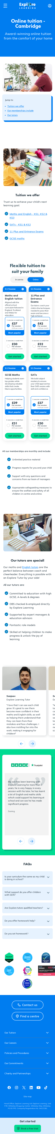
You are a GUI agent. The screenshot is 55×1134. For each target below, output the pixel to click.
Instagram (16, 1087)
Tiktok (45, 1087)
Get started (14, 356)
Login (50, 6)
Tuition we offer (15, 106)
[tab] (19, 279)
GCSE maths (17, 238)
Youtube (38, 1087)
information (23, 289)
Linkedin (31, 1087)
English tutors (30, 567)
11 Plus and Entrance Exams (27, 231)
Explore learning (27, 6)
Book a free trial (29, 1128)
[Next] (32, 743)
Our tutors (12, 115)
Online (35, 279)
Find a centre (29, 1016)
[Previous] (21, 743)
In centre (19, 279)
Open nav (5, 6)
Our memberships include (20, 110)
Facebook (9, 1087)
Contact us (29, 1005)
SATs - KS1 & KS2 (20, 224)
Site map (28, 1096)
